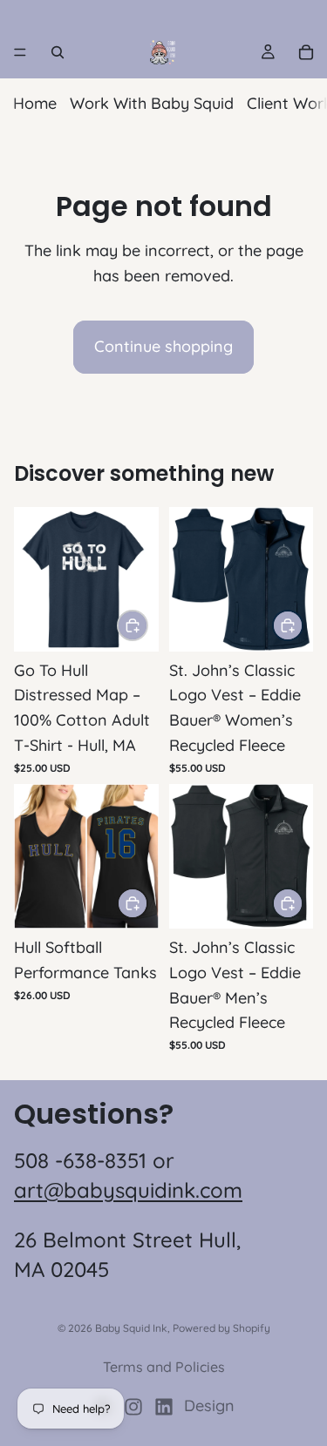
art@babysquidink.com (128, 1190)
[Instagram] (133, 1406)
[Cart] (306, 52)
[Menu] (20, 52)
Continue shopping (163, 346)
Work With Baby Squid (152, 103)
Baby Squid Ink (131, 1328)
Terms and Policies (164, 1366)
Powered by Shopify (221, 1328)
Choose (147, 625)
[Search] (57, 52)
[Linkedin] (163, 1406)
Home (35, 103)
